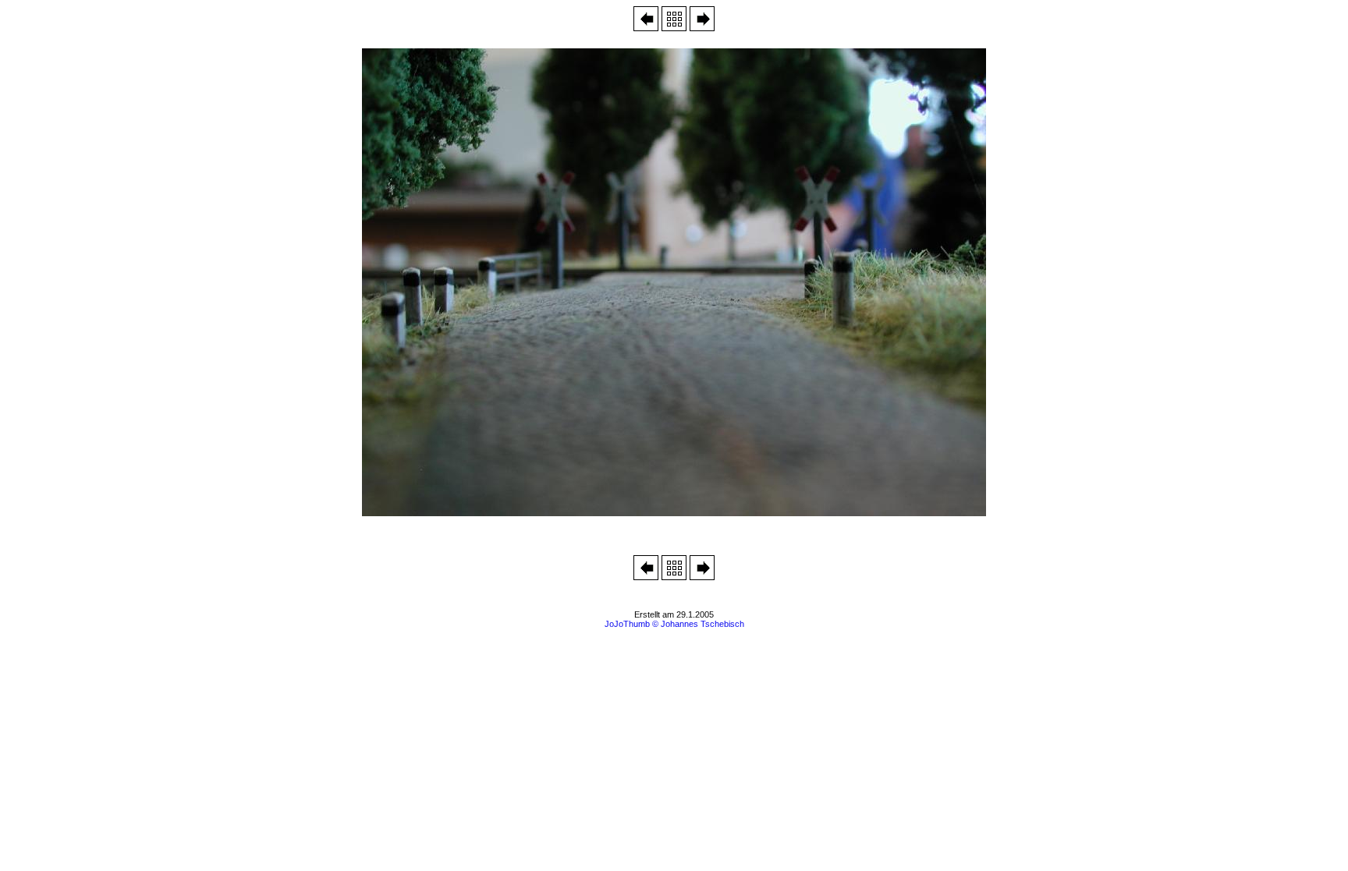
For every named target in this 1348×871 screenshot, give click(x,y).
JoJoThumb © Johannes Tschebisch (674, 623)
